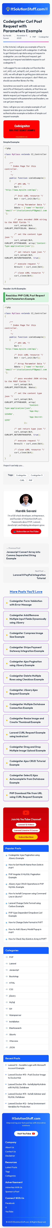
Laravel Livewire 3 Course (26, 830)
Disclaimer (10, 1155)
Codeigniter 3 (36, 475)
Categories (10, 1175)
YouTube (9, 1211)
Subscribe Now (26, 837)
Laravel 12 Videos (26, 824)
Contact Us (10, 1151)
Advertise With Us (13, 1187)
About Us (9, 1147)
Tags (7, 1171)
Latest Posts (11, 1167)
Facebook (10, 1203)
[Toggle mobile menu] (46, 9)
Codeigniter (21, 475)
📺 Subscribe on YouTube (26, 531)
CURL (22, 480)
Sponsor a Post (12, 1191)
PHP (30, 480)
